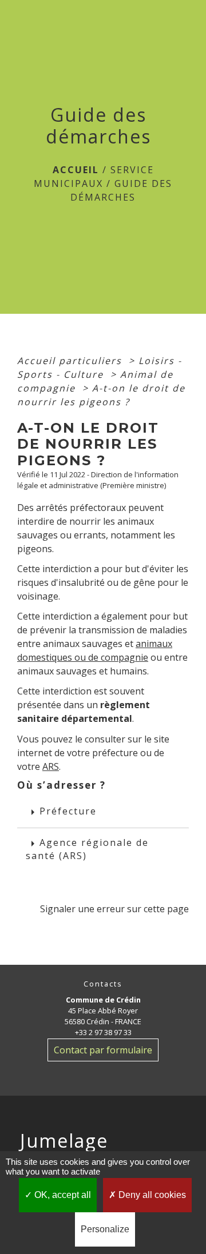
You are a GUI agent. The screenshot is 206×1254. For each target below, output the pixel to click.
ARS (50, 766)
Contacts (103, 984)
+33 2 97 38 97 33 (103, 1032)
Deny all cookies (151, 1195)
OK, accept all (61, 1195)
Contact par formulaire (103, 1050)
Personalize (105, 1229)
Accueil (76, 169)
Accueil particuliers (71, 360)
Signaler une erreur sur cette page (114, 908)
